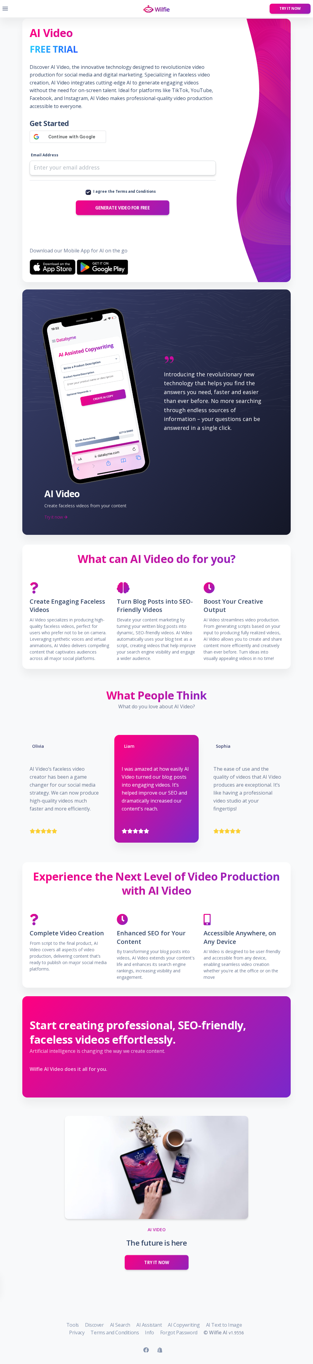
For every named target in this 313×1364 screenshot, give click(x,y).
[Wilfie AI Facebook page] (146, 1350)
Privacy (76, 1332)
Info (149, 1332)
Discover (94, 1324)
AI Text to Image (224, 1324)
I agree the (124, 191)
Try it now (290, 8)
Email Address (44, 155)
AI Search (120, 1324)
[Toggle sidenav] (5, 8)
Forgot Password (178, 1332)
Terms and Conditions (136, 191)
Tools (72, 1324)
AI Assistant (149, 1324)
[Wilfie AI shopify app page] (159, 1350)
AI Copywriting (184, 1324)
